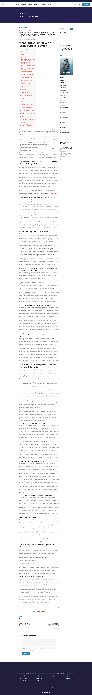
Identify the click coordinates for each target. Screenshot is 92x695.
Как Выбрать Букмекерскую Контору (28, 78)
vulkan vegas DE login (64, 132)
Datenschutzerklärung (63, 687)
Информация (23, 89)
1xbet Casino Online (64, 92)
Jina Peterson (66, 65)
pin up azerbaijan (63, 120)
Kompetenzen (23, 4)
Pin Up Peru (62, 127)
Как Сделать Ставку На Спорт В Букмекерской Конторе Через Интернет (27, 97)
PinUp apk (62, 129)
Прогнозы (23, 116)
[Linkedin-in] (47, 692)
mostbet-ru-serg (63, 117)
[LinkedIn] (42, 611)
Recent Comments (64, 54)
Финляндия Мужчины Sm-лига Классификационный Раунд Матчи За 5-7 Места (27, 107)
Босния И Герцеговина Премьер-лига (28, 87)
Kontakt (49, 4)
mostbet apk (62, 102)
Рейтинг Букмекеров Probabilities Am (28, 124)
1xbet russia (62, 97)
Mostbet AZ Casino (64, 105)
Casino (61, 100)
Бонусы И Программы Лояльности (27, 77)
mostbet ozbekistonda (64, 115)
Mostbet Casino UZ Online (65, 110)
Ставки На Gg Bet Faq (25, 93)
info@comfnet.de (54, 678)
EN (77, 4)
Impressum (53, 687)
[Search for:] (66, 28)
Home (17, 4)
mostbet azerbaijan (64, 107)
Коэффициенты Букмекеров (26, 125)
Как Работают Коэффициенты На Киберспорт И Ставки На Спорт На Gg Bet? (27, 53)
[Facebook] (37, 611)
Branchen (36, 4)
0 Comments (32, 30)
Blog (31, 13)
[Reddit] (44, 611)
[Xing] (44, 692)
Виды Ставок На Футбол (25, 83)
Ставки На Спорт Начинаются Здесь (28, 59)
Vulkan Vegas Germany (64, 134)
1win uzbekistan (63, 85)
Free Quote (86, 4)
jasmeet (27, 30)
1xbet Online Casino (64, 95)
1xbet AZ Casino (63, 90)
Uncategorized (36, 13)
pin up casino (62, 122)
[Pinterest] (39, 611)
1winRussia (62, 87)
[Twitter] (34, 611)
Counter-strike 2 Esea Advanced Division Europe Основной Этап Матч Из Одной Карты (28, 62)
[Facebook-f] (46, 692)
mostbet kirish (63, 112)
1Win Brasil (62, 80)
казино (61, 135)
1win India (62, 82)
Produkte (30, 4)
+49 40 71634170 (67, 678)
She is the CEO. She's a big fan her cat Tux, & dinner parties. (66, 68)
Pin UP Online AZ (63, 125)
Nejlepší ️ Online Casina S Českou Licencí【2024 (65, 37)
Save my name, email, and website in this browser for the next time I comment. (37, 650)
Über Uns (46, 687)
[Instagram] (49, 692)
